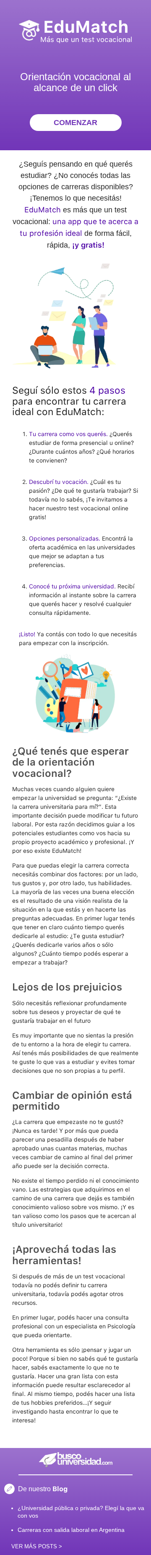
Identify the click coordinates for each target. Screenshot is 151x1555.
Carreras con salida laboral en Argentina (71, 1529)
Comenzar (75, 122)
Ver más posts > (36, 1546)
